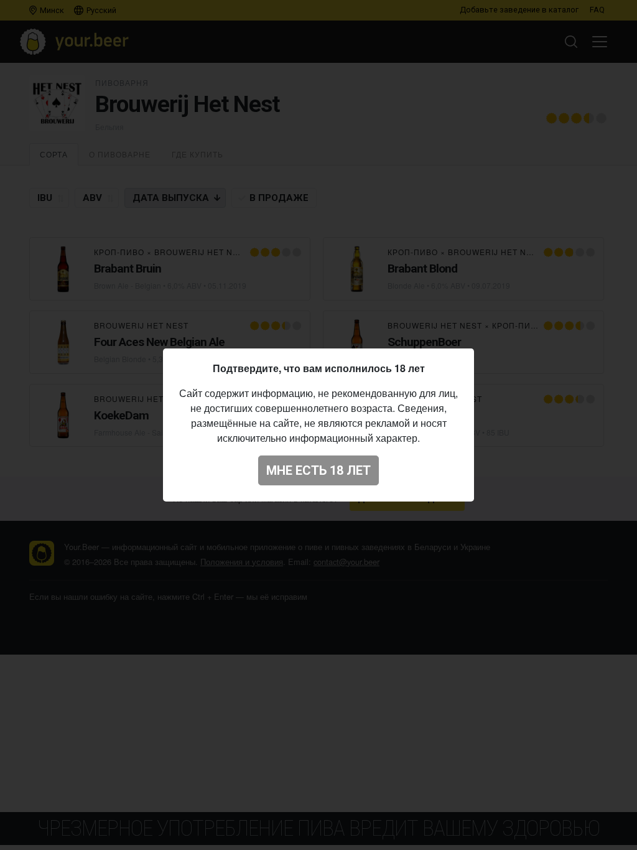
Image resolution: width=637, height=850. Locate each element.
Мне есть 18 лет (318, 470)
